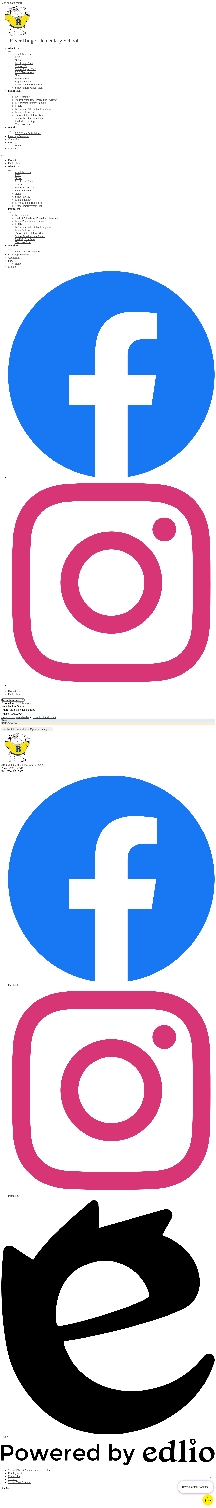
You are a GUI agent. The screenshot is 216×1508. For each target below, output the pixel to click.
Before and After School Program (33, 109)
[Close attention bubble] (210, 1476)
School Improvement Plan (29, 87)
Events (5, 720)
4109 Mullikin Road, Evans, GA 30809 (22, 765)
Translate (26, 703)
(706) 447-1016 (17, 768)
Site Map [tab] (6, 1488)
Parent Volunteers (24, 112)
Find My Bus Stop (25, 121)
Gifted (18, 60)
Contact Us (21, 66)
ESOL (18, 105)
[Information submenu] (9, 94)
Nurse (18, 75)
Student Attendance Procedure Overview (36, 99)
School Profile (22, 78)
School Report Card (25, 69)
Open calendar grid (40, 729)
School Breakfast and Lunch (30, 118)
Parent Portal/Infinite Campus (30, 102)
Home (18, 145)
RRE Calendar (9, 723)
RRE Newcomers (24, 72)
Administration (23, 54)
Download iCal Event (44, 717)
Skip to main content (12, 2)
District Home (15, 160)
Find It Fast (14, 163)
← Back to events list (15, 729)
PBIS (18, 57)
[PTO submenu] (15, 143)
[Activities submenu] (9, 131)
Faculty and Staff (24, 63)
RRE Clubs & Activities (27, 133)
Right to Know (23, 81)
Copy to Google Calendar (15, 717)
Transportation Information (29, 115)
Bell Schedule (22, 96)
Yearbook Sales (23, 124)
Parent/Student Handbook (28, 84)
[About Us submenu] (9, 51)
